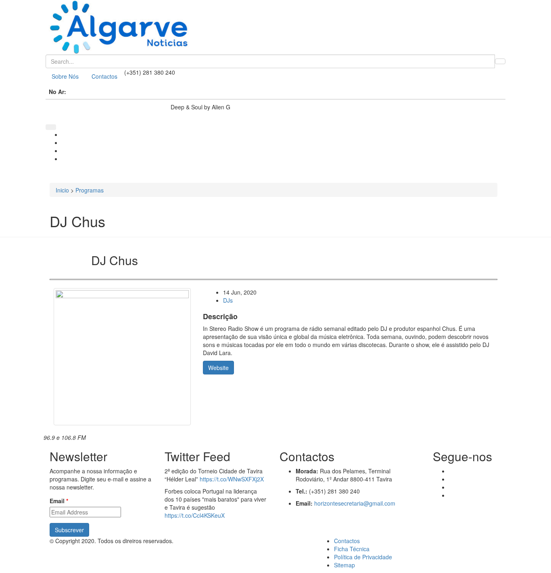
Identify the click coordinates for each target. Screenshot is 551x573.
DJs (228, 300)
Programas (89, 190)
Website (218, 368)
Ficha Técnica (351, 549)
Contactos (104, 76)
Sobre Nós (65, 76)
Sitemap (344, 565)
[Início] (275, 27)
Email (59, 501)
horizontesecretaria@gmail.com (354, 503)
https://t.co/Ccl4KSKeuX (195, 515)
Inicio (62, 190)
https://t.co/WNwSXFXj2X (232, 479)
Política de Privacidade (363, 557)
